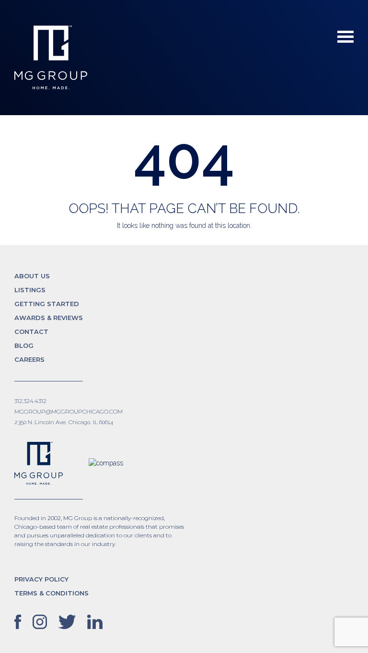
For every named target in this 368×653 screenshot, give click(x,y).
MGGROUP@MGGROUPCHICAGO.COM (68, 411)
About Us (32, 276)
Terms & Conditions (51, 593)
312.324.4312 (30, 400)
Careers (29, 359)
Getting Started (46, 304)
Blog (24, 345)
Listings (30, 290)
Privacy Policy (41, 579)
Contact (31, 331)
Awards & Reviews (48, 317)
